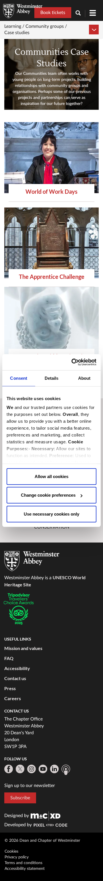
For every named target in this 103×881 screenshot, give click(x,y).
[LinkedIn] (54, 769)
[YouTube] (43, 769)
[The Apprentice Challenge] (51, 243)
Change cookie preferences (48, 495)
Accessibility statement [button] (25, 869)
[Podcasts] (66, 770)
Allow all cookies (51, 476)
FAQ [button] (8, 658)
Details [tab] (52, 377)
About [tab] (84, 377)
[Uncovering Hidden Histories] (51, 322)
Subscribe (20, 798)
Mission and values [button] (23, 648)
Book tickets (52, 12)
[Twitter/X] (20, 769)
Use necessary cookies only (51, 513)
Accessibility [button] (17, 668)
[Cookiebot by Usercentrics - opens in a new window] (72, 362)
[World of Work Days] (51, 157)
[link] (45, 815)
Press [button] (10, 688)
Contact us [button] (15, 678)
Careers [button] (12, 698)
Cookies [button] (11, 851)
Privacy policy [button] (17, 857)
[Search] (80, 13)
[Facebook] (8, 769)
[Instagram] (31, 769)
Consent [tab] (18, 377)
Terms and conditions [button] (23, 863)
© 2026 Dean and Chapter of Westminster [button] (42, 841)
